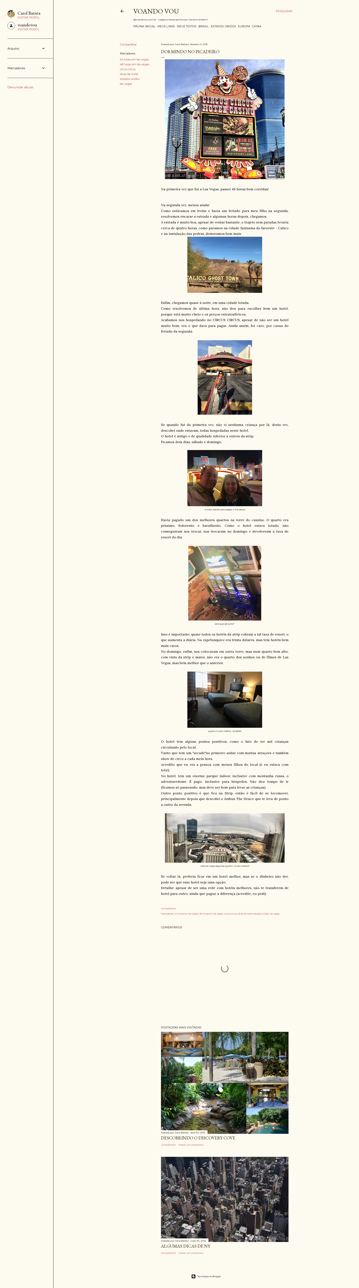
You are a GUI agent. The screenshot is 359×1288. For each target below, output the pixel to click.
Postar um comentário (191, 1144)
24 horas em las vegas (134, 59)
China (256, 26)
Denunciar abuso (20, 87)
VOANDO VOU (156, 11)
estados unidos (129, 79)
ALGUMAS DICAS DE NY (185, 1246)
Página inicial (144, 26)
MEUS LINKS (166, 26)
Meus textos (186, 26)
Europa (244, 26)
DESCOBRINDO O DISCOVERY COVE (198, 1138)
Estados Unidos (223, 26)
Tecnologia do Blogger (209, 1276)
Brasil (203, 26)
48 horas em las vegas (134, 64)
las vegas (126, 84)
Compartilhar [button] (128, 44)
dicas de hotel (129, 74)
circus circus (128, 69)
